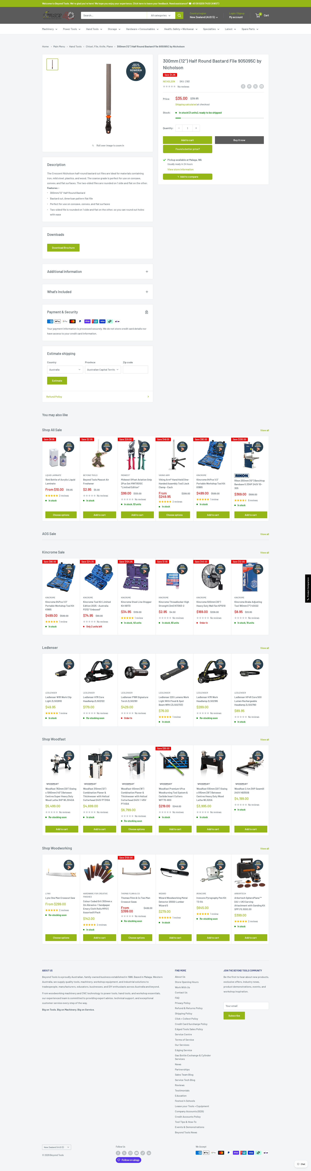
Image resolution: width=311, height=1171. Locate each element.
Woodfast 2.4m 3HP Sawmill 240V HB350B (249, 790)
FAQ (177, 997)
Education (181, 1095)
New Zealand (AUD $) (54, 1147)
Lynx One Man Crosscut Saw (60, 897)
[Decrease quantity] (179, 128)
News (178, 1064)
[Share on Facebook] (243, 86)
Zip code (128, 362)
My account (236, 17)
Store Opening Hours (187, 981)
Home (45, 46)
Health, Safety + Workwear (179, 28)
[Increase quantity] (196, 128)
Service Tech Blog (185, 1079)
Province (90, 362)
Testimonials (182, 1090)
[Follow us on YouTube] (136, 1153)
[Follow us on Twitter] (124, 1153)
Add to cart (187, 140)
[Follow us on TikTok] (142, 1153)
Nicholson (169, 81)
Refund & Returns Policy (189, 1008)
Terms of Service (184, 1039)
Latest (228, 28)
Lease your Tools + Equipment (192, 1106)
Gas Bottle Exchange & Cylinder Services (193, 1057)
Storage (112, 28)
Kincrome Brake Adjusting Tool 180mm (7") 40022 (248, 604)
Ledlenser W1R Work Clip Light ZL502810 (58, 699)
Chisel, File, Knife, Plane (99, 46)
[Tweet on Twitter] (255, 86)
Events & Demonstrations (189, 1126)
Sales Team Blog (184, 1074)
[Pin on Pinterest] (249, 86)
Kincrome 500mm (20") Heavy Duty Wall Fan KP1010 (211, 604)
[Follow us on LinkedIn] (149, 1153)
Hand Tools (92, 28)
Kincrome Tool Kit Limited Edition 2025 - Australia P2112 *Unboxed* (97, 606)
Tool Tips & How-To (185, 1121)
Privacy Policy (182, 1002)
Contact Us (181, 992)
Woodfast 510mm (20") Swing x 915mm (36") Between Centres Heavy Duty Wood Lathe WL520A (211, 794)
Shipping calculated (185, 104)
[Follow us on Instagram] (130, 1153)
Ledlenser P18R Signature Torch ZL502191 (134, 699)
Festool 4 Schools (185, 1100)
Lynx (48, 893)
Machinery (48, 28)
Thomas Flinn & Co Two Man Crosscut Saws (135, 899)
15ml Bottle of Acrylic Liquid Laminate (60, 481)
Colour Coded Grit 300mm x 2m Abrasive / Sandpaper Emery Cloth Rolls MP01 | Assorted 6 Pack (97, 907)
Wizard (162, 893)
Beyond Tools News (186, 1132)
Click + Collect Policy (186, 1018)
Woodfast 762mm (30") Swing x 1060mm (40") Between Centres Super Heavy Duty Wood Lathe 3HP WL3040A (60, 794)
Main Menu (59, 46)
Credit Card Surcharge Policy (191, 1023)
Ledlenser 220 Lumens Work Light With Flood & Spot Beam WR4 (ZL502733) (174, 701)
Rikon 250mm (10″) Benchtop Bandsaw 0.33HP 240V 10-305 (249, 484)
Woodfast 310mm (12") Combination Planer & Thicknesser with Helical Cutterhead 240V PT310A (96, 794)
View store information (180, 169)
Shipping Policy (183, 1013)
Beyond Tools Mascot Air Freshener (96, 481)
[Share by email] (261, 86)
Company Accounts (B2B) (189, 1111)
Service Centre (183, 1034)
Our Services (182, 1044)
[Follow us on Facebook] (118, 1153)
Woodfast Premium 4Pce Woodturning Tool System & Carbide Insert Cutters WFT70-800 (173, 794)
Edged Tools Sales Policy (189, 1029)
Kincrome (201, 475)
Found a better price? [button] (188, 148)
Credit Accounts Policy (188, 1116)
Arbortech (240, 893)
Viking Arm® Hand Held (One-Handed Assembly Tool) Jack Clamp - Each (174, 483)
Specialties (209, 28)
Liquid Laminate (53, 475)
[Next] (269, 479)
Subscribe (234, 1015)
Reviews (179, 1085)
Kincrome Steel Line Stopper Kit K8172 (136, 604)
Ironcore (201, 893)
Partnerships (182, 1069)
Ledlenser (51, 693)
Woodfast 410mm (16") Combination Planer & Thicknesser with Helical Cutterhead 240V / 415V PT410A (134, 796)
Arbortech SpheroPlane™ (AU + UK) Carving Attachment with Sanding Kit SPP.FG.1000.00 (249, 903)
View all (265, 430)
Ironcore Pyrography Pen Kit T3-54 (211, 899)
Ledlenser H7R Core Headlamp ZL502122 (93, 699)
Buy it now (239, 140)
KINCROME (239, 597)
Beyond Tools (90, 475)
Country (51, 362)
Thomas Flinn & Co (130, 893)
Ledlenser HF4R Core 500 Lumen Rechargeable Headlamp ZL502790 (248, 701)
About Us (180, 976)
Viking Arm (164, 475)
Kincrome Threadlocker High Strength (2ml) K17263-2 (174, 604)
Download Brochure (63, 247)
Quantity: (168, 128)
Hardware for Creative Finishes (95, 895)
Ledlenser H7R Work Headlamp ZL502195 (207, 699)
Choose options (61, 514)
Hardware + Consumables (140, 28)
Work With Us (182, 987)
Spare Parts (248, 28)
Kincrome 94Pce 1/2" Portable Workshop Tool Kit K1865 (210, 483)
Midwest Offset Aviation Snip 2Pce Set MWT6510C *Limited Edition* (136, 483)
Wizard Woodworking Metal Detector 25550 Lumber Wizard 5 (173, 901)
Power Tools (70, 28)
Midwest (125, 475)
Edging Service (183, 1050)
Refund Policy (54, 396)
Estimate (57, 380)
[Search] (179, 15)
